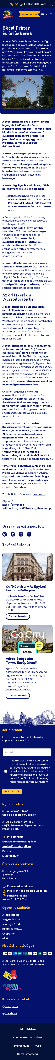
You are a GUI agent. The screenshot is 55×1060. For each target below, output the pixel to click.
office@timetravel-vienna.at (16, 4)
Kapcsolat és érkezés (20, 886)
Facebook (11, 1013)
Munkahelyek (10, 855)
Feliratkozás (12, 791)
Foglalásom (51, 4)
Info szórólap (15, 836)
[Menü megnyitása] (51, 14)
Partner (7, 851)
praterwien (39, 494)
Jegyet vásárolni (29, 14)
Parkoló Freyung (17, 895)
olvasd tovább (19, 616)
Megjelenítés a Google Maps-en (27, 891)
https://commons (13, 505)
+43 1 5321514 (11, 4)
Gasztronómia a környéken (19, 841)
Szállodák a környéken (16, 846)
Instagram (11, 1006)
